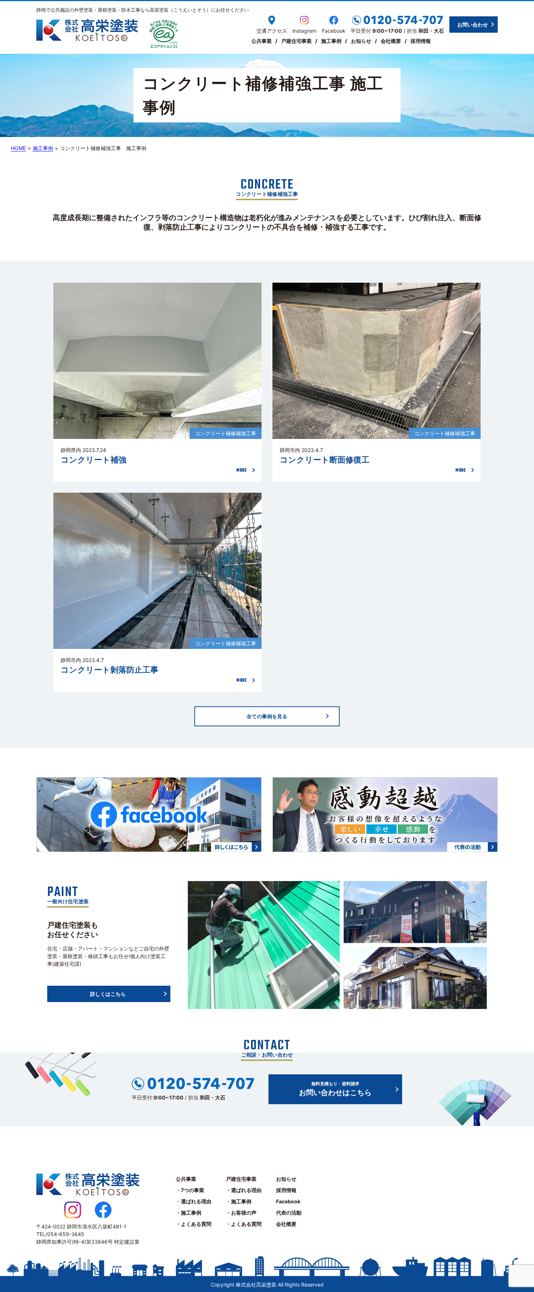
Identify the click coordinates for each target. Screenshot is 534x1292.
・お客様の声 (241, 1213)
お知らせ (361, 41)
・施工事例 (188, 1213)
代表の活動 (289, 1213)
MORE (241, 470)
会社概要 (391, 41)
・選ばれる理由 (193, 1201)
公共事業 (261, 41)
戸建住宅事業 (296, 41)
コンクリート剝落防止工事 (109, 669)
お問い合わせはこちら (335, 1089)
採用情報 (420, 41)
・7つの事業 (190, 1190)
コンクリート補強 (93, 459)
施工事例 (331, 41)
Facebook (288, 1201)
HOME (18, 148)
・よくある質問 (193, 1224)
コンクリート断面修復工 (324, 459)
